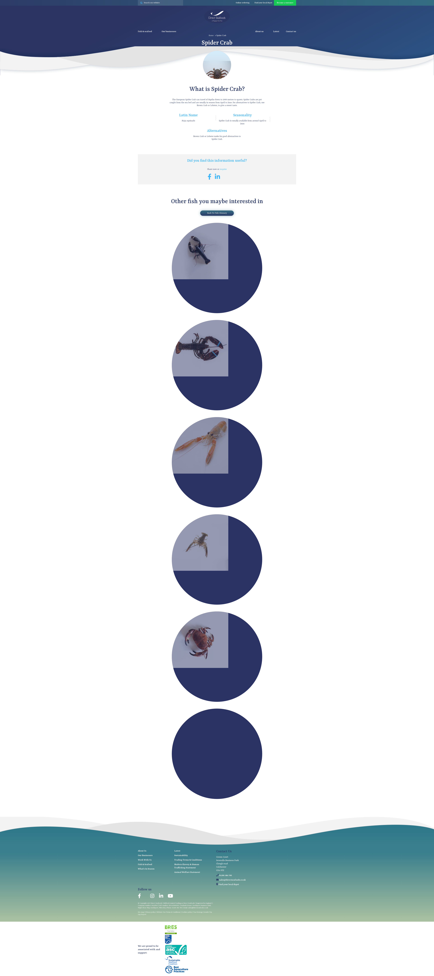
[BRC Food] (171, 934)
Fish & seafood (145, 31)
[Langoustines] (200, 473)
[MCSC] (168, 943)
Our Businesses (145, 855)
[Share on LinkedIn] (219, 178)
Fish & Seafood (145, 864)
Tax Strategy (198, 912)
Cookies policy (187, 912)
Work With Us (145, 860)
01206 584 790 (225, 875)
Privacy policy (150, 912)
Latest (276, 31)
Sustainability (181, 855)
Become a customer (285, 3)
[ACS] (176, 955)
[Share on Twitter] (225, 178)
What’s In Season (146, 869)
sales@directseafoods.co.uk (232, 880)
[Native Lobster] (200, 279)
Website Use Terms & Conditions (168, 912)
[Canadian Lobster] (200, 376)
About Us (142, 851)
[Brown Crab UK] (200, 667)
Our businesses (169, 31)
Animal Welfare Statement (187, 872)
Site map (141, 912)
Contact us (291, 31)
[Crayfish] (200, 570)
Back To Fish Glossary (217, 213)
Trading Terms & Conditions (188, 860)
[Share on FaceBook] (211, 178)
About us (259, 31)
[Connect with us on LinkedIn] (161, 896)
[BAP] (176, 973)
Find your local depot (229, 884)
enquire (223, 169)
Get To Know (217, 512)
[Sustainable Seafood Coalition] (172, 964)
